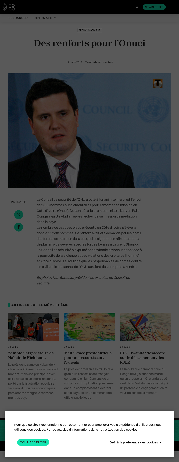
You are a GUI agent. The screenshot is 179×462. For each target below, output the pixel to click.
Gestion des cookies (123, 429)
